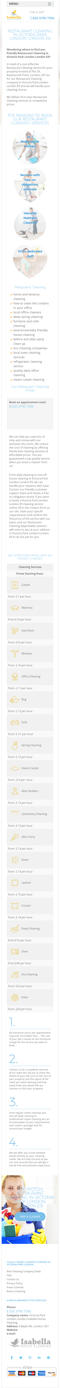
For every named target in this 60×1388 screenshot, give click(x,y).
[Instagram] (30, 1357)
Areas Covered (15, 1287)
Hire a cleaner (30, 1216)
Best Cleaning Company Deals (24, 1271)
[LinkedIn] (39, 1357)
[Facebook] (11, 1357)
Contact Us (13, 1279)
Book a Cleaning (16, 1291)
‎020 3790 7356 (23, 406)
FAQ (9, 1275)
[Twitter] (21, 1357)
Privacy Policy (14, 1283)
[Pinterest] (48, 1357)
